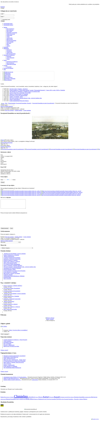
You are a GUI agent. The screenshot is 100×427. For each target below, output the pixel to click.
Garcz (36, 397)
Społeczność (9, 35)
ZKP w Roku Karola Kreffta (10, 262)
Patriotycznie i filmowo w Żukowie (12, 261)
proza (24, 399)
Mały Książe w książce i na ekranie (12, 273)
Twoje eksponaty (10, 57)
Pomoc (8, 59)
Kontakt (5, 65)
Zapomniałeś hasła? (8, 23)
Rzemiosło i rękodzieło (11, 32)
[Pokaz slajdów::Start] (2, 140)
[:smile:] (21, 191)
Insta (5, 69)
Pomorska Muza (7, 277)
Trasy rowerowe (7, 278)
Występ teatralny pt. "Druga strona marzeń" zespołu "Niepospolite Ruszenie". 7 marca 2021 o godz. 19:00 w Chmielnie (37, 90)
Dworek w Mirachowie (9, 345)
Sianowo (36, 399)
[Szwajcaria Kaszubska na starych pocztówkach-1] (13, 149)
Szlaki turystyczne (10, 34)
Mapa (7, 44)
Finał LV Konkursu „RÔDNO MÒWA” (13, 265)
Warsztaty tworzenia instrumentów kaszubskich (14, 355)
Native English (9, 41)
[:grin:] (21, 192)
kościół (66, 397)
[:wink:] (62, 192)
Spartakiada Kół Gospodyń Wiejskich (12, 268)
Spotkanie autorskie (8, 274)
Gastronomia (9, 38)
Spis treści (8, 43)
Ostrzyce (18, 399)
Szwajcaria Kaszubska (51, 399)
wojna (62, 399)
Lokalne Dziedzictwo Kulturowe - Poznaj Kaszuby (15, 339)
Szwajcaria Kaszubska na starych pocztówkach (43, 103)
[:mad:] (61, 193)
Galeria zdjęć (9, 52)
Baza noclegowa (10, 28)
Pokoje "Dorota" (50, 319)
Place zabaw (9, 31)
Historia (40, 397)
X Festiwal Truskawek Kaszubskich (12, 257)
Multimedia (6, 48)
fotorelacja (32, 397)
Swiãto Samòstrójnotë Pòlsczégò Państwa (19, 100)
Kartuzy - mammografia (9, 365)
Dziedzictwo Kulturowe (9, 55)
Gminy (8, 36)
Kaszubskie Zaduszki (8, 342)
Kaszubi (52, 397)
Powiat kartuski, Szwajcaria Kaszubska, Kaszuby (19, 103)
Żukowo (85, 399)
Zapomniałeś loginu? (8, 25)
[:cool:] (61, 191)
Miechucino (94, 397)
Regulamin (8, 66)
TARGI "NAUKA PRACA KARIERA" (18, 330)
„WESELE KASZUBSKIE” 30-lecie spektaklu (15, 253)
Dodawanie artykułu (11, 64)
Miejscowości (9, 39)
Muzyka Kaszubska (11, 53)
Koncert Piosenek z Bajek (10, 269)
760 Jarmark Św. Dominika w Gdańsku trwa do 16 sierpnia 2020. (25, 91)
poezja (21, 399)
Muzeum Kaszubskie (11, 40)
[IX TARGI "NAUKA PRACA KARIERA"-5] (4, 326)
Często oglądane (27, 110)
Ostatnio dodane (18, 110)
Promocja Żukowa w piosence (11, 260)
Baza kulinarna (9, 30)
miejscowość (3, 399)
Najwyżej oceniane (9, 110)
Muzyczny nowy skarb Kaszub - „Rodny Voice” (15, 359)
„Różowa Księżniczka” (9, 256)
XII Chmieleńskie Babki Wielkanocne (12, 367)
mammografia (88, 397)
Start (6, 103)
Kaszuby (57, 397)
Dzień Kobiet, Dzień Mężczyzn (11, 357)
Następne (3, 146)
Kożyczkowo (71, 397)
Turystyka (58, 399)
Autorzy (8, 45)
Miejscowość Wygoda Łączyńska (11, 346)
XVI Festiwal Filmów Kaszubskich (12, 264)
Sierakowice (41, 399)
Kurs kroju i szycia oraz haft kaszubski (18, 95)
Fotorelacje (9, 49)
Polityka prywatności (8, 68)
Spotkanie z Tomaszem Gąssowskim (12, 259)
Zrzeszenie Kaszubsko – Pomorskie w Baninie (73, 399)
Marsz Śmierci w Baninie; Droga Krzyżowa (14, 362)
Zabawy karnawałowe (15, 99)
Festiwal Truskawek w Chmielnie (11, 255)
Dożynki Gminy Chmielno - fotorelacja (19, 89)
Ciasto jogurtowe (7, 341)
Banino (2, 397)
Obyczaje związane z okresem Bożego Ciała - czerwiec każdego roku (26, 98)
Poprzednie (9, 142)
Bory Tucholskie (7, 343)
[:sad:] (20, 195)
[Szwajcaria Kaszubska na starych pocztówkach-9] (85, 149)
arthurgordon (35, 379)
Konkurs (63, 397)
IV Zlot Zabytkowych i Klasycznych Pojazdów (14, 270)
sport (45, 399)
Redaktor (3, 6)
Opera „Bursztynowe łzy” (10, 358)
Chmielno (21, 396)
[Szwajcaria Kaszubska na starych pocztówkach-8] (61, 149)
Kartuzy (46, 397)
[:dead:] (60, 195)
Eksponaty (8, 56)
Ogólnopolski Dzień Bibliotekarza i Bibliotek (14, 276)
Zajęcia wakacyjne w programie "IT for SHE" (20, 92)
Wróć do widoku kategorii (7, 106)
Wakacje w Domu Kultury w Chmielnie (19, 94)
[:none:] (21, 193)
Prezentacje (9, 51)
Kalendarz (6, 47)
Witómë (5, 27)
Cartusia (12, 397)
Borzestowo (7, 397)
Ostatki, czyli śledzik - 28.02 (16, 96)
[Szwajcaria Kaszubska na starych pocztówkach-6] (37, 149)
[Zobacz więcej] (4, 350)
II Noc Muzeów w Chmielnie (10, 272)
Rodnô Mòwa (30, 399)
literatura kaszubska (79, 397)
